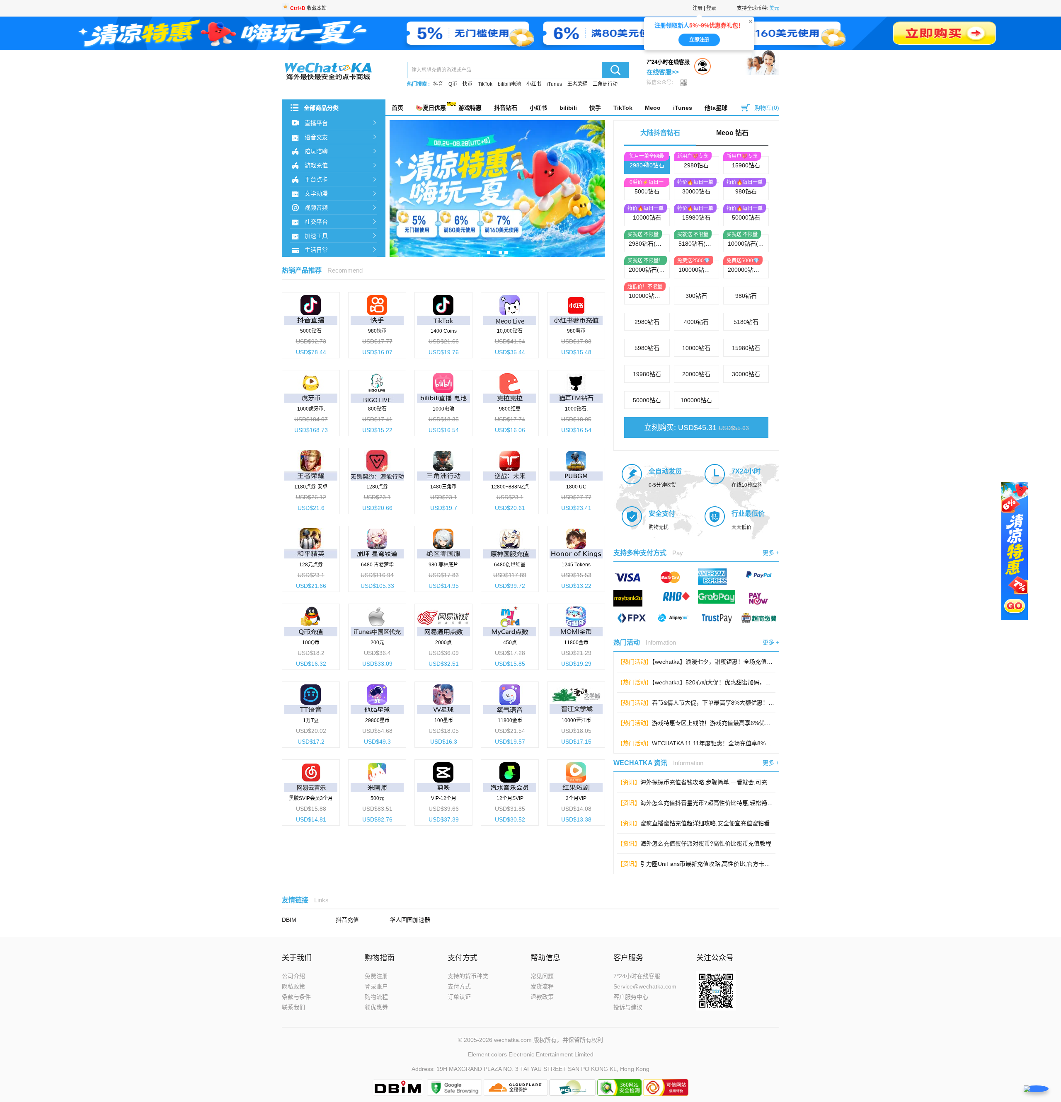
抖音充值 (347, 919)
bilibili (568, 107)
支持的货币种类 (468, 976)
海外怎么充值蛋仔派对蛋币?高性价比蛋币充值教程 (705, 843)
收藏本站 (308, 8)
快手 (595, 107)
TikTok (485, 84)
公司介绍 (293, 976)
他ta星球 (716, 107)
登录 (711, 8)
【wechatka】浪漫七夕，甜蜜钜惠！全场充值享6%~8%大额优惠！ (736, 661)
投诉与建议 (627, 1007)
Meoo (653, 107)
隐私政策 (293, 986)
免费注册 (376, 976)
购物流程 (376, 996)
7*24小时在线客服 (636, 976)
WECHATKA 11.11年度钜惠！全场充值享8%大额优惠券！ (726, 743)
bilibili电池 (509, 84)
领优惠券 (376, 1007)
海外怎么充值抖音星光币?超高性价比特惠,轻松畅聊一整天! (716, 803)
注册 (697, 8)
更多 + (771, 552)
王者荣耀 (577, 84)
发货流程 (542, 986)
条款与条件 (296, 996)
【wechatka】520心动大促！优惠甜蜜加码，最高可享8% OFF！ (734, 682)
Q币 (452, 84)
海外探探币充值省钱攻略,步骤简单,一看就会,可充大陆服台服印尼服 (727, 782)
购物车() (766, 107)
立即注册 (699, 39)
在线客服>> (663, 71)
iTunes (554, 84)
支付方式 (459, 986)
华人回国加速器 (410, 919)
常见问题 (542, 976)
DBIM (289, 919)
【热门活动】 (634, 661)
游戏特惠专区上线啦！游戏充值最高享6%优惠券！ (717, 723)
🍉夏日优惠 (431, 107)
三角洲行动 (605, 84)
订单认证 (459, 996)
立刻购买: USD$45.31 (696, 427)
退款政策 (542, 996)
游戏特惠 (470, 107)
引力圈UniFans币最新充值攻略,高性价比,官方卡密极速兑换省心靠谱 (728, 863)
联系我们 (293, 1007)
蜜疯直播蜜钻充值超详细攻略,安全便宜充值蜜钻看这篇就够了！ (722, 823)
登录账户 (376, 986)
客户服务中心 (630, 996)
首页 (397, 107)
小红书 (533, 84)
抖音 (438, 84)
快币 (467, 84)
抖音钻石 (505, 107)
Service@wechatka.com (644, 986)
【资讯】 (628, 782)
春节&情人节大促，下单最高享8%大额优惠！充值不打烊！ (727, 702)
